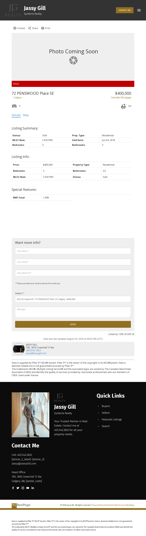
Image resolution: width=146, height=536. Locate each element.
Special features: (24, 189)
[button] (124, 10)
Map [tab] (26, 115)
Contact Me (125, 10)
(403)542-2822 (33, 350)
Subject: (19, 293)
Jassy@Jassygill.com (36, 353)
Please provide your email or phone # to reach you (38, 283)
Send (73, 324)
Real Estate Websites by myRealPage (119, 505)
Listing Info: (21, 156)
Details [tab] (16, 115)
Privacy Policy (97, 505)
